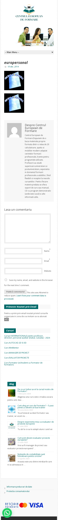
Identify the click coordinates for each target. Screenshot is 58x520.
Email (46, 261)
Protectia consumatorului (18, 491)
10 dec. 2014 (13, 67)
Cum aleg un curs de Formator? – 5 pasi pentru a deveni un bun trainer (35, 406)
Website (47, 271)
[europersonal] (29, 80)
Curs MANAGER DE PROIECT (16, 352)
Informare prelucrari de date (19, 487)
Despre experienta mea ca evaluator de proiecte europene (36, 422)
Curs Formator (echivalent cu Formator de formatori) (23, 363)
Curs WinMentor (11, 347)
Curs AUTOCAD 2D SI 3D (15, 342)
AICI (6, 319)
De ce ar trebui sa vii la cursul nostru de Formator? (35, 390)
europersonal (16, 62)
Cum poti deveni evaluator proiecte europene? (34, 439)
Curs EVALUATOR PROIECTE (16, 357)
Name (46, 251)
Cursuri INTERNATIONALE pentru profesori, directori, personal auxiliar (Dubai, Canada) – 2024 (27, 336)
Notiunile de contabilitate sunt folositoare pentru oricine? (31, 455)
